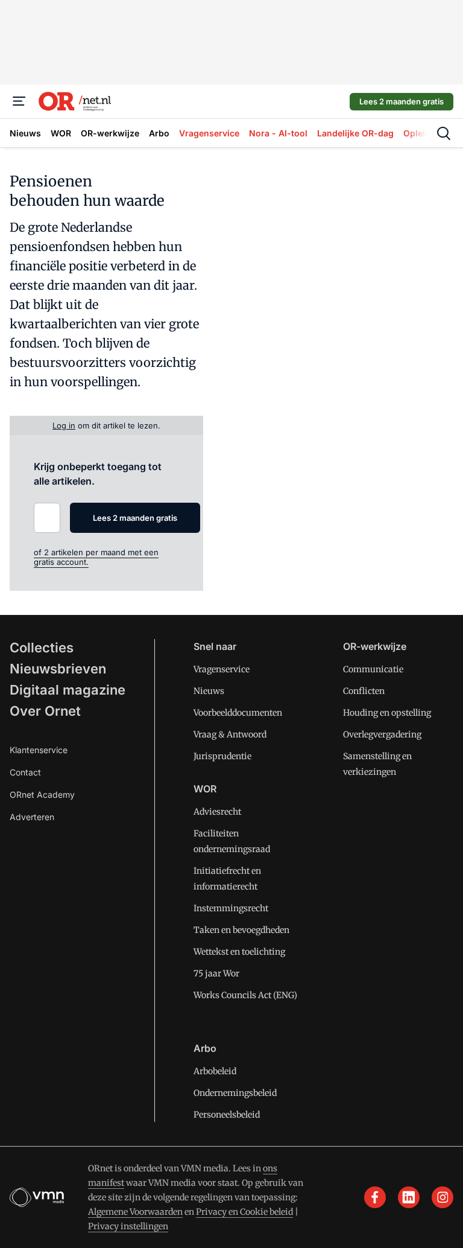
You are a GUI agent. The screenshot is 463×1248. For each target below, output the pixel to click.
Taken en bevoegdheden (241, 930)
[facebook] (375, 1197)
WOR (205, 789)
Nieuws (209, 691)
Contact (25, 772)
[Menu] (19, 101)
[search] (443, 133)
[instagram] (442, 1197)
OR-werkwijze (374, 646)
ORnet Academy (42, 794)
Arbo (205, 1048)
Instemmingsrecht (231, 908)
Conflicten (364, 691)
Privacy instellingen (128, 1226)
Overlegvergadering (382, 734)
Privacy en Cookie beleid (244, 1211)
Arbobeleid (215, 1071)
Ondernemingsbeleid (235, 1092)
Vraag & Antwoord (230, 734)
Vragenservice (222, 669)
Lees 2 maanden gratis (401, 101)
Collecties (42, 647)
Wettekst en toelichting (239, 951)
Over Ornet (45, 711)
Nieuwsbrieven (58, 669)
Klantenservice (39, 750)
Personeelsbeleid (227, 1114)
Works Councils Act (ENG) (245, 995)
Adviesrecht (217, 811)
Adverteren (32, 817)
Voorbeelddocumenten (238, 712)
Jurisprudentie (222, 756)
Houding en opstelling (387, 712)
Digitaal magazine (67, 690)
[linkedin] (409, 1197)
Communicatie (373, 669)
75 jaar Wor (216, 973)
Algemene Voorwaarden (135, 1211)
